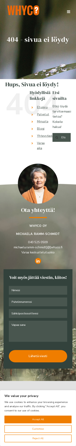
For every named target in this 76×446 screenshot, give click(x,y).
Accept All (38, 419)
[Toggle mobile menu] (69, 12)
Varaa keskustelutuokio (38, 252)
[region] (38, 418)
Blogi (40, 129)
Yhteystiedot (46, 136)
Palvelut (43, 114)
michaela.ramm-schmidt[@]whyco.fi (38, 247)
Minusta (42, 121)
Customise (38, 429)
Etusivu (42, 107)
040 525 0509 (38, 242)
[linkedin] (38, 261)
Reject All (38, 438)
